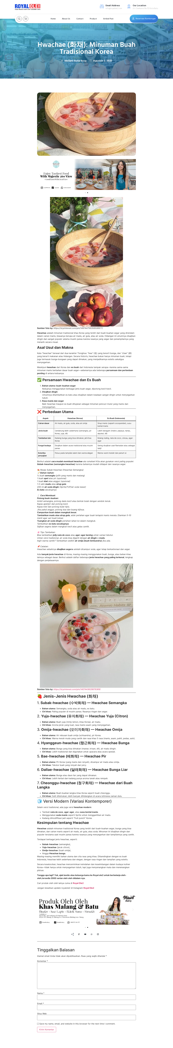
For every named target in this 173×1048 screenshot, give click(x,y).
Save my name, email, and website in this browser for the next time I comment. (77, 1024)
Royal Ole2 (78, 883)
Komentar (42, 961)
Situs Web (42, 1014)
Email (40, 1003)
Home (53, 18)
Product (93, 18)
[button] (40, 175)
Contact (79, 18)
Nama (40, 993)
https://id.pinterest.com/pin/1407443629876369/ (77, 689)
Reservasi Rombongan (146, 18)
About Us (66, 18)
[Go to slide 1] (85, 192)
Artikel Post (108, 18)
